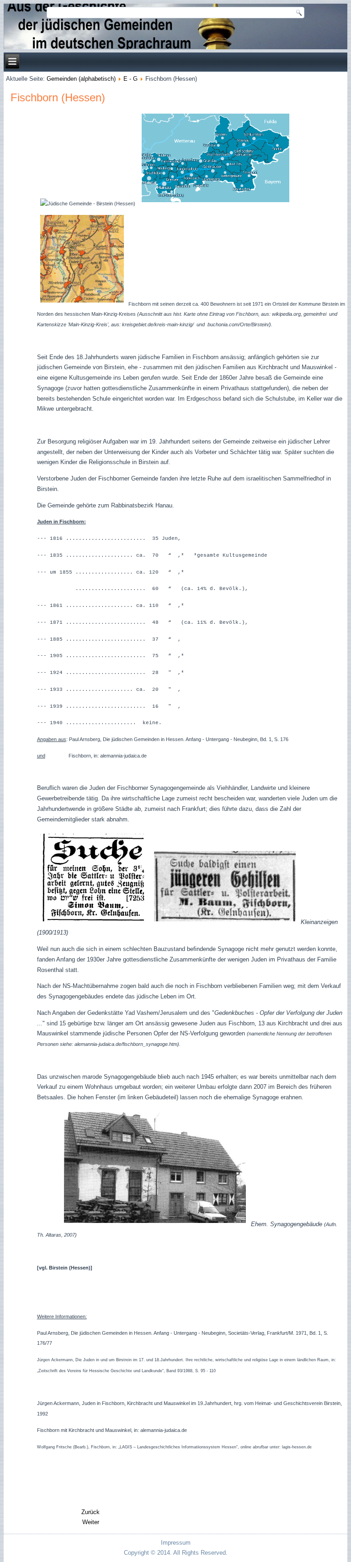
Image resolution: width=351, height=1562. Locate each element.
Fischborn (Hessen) (58, 97)
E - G (130, 78)
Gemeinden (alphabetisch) (81, 78)
